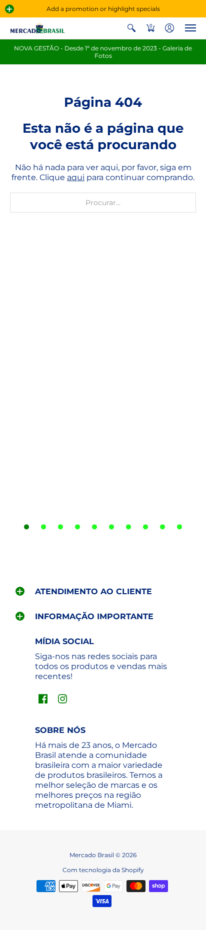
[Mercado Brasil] (37, 28)
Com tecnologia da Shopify (103, 870)
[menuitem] (131, 28)
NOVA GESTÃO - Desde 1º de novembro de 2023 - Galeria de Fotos (103, 51)
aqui (75, 177)
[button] (9, 8)
